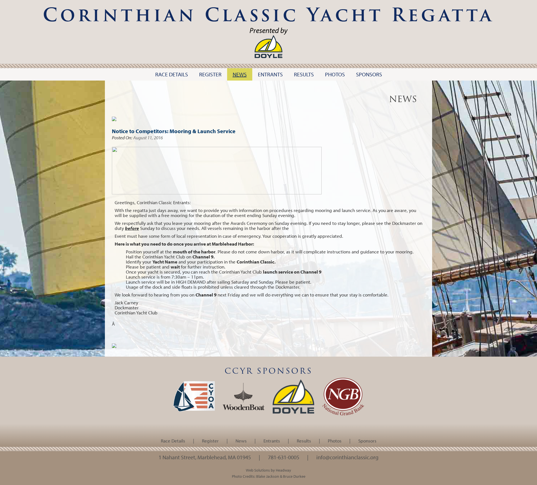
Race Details (173, 441)
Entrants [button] (270, 74)
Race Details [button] (171, 74)
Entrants (271, 441)
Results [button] (304, 74)
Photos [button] (335, 74)
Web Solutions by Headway (268, 470)
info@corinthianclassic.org (347, 457)
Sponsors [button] (369, 74)
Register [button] (210, 74)
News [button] (240, 74)
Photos (334, 441)
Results (304, 441)
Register (210, 441)
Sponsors (367, 441)
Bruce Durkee (294, 476)
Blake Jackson (267, 476)
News (241, 441)
